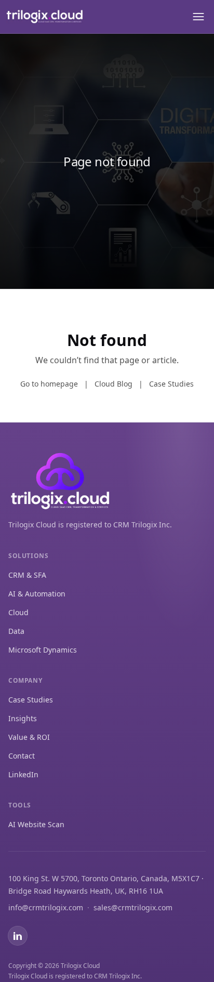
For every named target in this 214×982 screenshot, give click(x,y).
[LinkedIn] (17, 935)
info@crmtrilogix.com (45, 907)
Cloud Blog (113, 384)
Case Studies (171, 384)
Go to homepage (49, 384)
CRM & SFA (27, 575)
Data (16, 631)
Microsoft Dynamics (42, 650)
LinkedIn (23, 774)
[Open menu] (197, 16)
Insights (22, 718)
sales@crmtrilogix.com (132, 907)
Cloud (18, 612)
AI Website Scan (36, 824)
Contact (21, 756)
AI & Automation (36, 594)
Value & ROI (29, 737)
